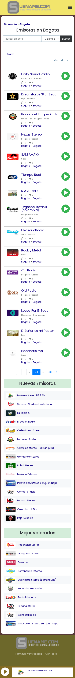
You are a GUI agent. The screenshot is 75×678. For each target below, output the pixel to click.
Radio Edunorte (26, 597)
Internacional (39, 315)
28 (50, 372)
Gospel (35, 139)
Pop (30, 78)
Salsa (24, 159)
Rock (23, 254)
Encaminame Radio (29, 588)
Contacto (51, 654)
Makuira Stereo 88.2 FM (40, 670)
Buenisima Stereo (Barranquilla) (37, 579)
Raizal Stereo (25, 465)
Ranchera (31, 98)
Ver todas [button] (60, 60)
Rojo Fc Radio (25, 518)
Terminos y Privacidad (28, 654)
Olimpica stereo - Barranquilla (35, 448)
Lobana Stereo (26, 500)
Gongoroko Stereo (28, 456)
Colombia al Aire (27, 509)
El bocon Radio (26, 421)
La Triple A (23, 413)
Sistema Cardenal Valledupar (35, 404)
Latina (24, 78)
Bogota (10, 54)
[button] (5, 671)
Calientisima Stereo (29, 430)
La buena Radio (26, 439)
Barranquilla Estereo (29, 571)
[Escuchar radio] (65, 76)
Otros (46, 118)
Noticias (38, 78)
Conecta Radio (26, 491)
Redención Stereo (28, 544)
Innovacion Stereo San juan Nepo (37, 483)
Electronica (26, 315)
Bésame (22, 562)
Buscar (66, 38)
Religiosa (38, 118)
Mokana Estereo (27, 474)
